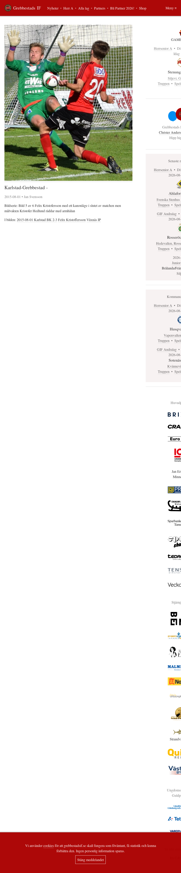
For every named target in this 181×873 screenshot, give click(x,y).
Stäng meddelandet (90, 859)
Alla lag (83, 8)
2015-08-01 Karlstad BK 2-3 (37, 219)
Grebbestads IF (27, 8)
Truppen (164, 83)
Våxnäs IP (94, 219)
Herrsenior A (163, 48)
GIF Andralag (167, 213)
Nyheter (52, 8)
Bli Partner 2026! (122, 8)
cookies (48, 845)
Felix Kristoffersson (72, 219)
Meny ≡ (171, 8)
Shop (142, 8)
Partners (99, 8)
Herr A (68, 8)
